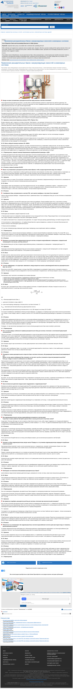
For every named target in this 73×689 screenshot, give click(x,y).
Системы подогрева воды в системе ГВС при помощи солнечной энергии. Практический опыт (26, 638)
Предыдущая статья (8, 613)
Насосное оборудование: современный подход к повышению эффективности (22, 622)
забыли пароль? (28, 12)
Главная (3, 32)
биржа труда (23, 19)
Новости (20, 14)
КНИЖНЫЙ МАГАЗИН (30, 657)
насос (28, 59)
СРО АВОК (24, 20)
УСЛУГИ (15, 20)
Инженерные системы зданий (43, 32)
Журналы (11, 14)
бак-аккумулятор (22, 59)
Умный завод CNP (7, 629)
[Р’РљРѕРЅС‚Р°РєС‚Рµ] (2, 571)
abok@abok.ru (57, 2)
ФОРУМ (4, 19)
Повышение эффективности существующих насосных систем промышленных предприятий (25, 624)
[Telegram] (4, 571)
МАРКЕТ (7, 20)
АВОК (4, 14)
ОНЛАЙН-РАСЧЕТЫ (29, 659)
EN (57, 4)
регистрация (18, 12)
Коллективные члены (56, 14)
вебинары (13, 19)
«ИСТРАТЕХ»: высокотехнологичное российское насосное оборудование (21, 631)
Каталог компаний (52, 656)
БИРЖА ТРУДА (28, 655)
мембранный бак (32, 59)
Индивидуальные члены (36, 14)
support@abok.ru (57, 1)
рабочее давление (40, 59)
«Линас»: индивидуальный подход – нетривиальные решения (18, 627)
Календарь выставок (53, 663)
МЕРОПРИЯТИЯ (59, 19)
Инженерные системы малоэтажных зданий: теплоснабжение (18, 636)
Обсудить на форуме (67, 609)
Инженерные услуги (8, 664)
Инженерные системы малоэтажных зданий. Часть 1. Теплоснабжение (20, 634)
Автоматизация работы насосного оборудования (15, 620)
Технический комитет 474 (54, 660)
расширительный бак (14, 59)
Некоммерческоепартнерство (8, 2)
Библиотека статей (52, 650)
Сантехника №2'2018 (28, 32)
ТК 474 (68, 19)
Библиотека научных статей (14, 32)
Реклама (5, 16)
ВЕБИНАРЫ (28, 653)
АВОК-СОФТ (48, 19)
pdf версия (5, 611)
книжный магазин (35, 19)
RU (55, 4)
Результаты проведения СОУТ (36, 681)
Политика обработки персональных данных (36, 679)
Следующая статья (65, 613)
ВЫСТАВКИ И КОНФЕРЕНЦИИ (32, 662)
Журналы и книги (8, 653)
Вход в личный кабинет (7, 12)
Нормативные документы (54, 658)
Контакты (15, 16)
